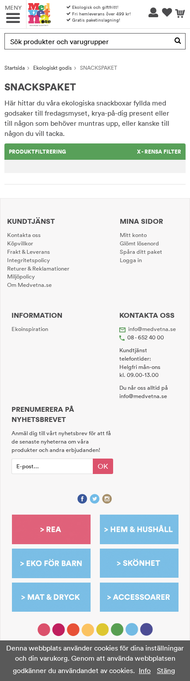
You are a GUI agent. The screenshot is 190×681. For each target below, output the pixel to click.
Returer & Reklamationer (38, 268)
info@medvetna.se (152, 328)
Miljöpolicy (21, 276)
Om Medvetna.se (29, 284)
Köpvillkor (20, 243)
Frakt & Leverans (28, 251)
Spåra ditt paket (141, 251)
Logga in (131, 259)
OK (103, 466)
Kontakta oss (24, 234)
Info (145, 670)
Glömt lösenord (139, 243)
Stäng (166, 670)
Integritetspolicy (28, 259)
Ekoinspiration (29, 328)
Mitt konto (133, 234)
